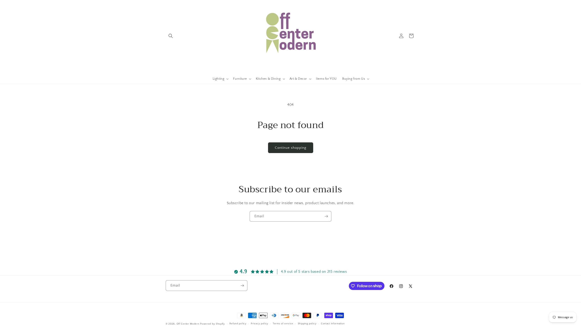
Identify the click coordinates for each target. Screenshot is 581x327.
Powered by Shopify (212, 323)
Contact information (333, 323)
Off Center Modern (188, 323)
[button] (171, 36)
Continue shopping (290, 148)
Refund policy (237, 323)
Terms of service (283, 323)
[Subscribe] (326, 216)
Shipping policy (307, 323)
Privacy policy (259, 323)
